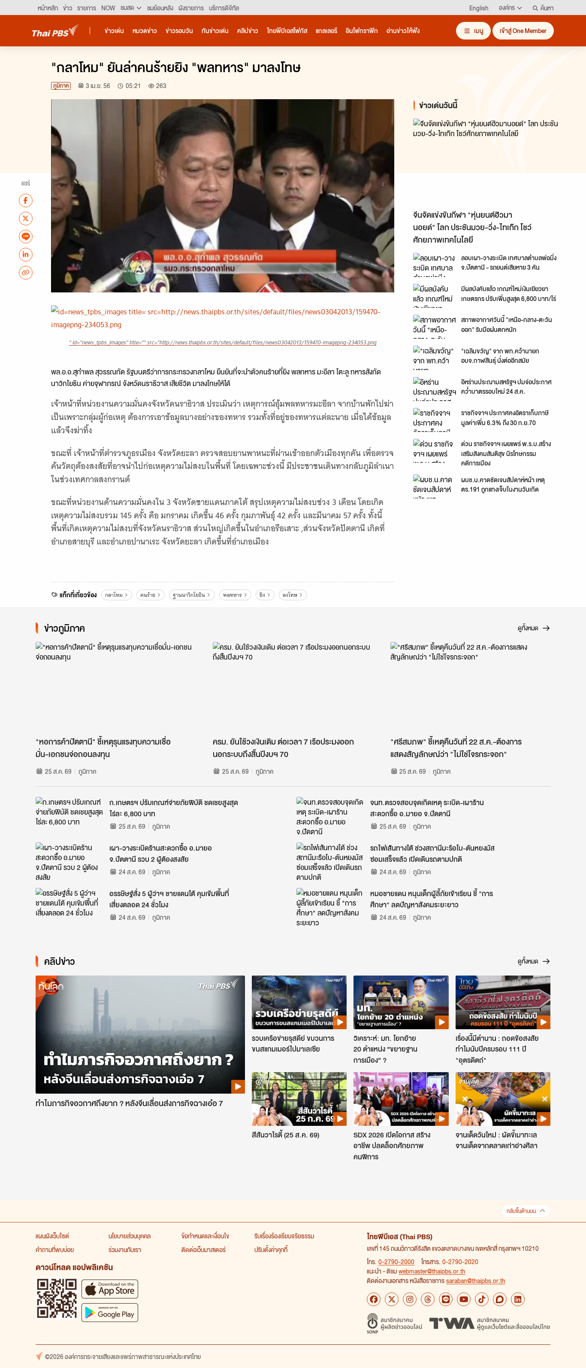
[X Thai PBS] (392, 1299)
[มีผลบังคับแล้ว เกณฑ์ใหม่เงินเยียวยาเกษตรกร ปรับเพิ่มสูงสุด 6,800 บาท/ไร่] (434, 296)
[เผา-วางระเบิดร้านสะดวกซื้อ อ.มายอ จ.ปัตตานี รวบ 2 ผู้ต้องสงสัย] (70, 861)
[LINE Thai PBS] (446, 1299)
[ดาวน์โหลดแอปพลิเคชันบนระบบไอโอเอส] (110, 1289)
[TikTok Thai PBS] (482, 1299)
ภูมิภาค (61, 85)
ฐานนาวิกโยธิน (189, 595)
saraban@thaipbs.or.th (475, 1280)
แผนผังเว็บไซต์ (52, 1235)
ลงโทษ (290, 595)
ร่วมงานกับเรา (125, 1249)
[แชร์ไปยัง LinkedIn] (26, 254)
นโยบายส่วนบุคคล (130, 1235)
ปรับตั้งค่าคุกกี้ (270, 1249)
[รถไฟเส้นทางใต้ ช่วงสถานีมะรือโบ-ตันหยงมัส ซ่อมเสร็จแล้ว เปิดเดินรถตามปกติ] (330, 861)
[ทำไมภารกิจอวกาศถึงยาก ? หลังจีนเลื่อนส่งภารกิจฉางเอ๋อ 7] (140, 1035)
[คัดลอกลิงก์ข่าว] (26, 272)
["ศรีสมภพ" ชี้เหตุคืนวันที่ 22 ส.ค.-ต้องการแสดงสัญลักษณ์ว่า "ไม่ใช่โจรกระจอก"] (470, 687)
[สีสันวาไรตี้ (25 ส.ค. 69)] (299, 1098)
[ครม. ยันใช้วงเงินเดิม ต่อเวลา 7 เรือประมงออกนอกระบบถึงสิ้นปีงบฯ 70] (293, 687)
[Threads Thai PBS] (428, 1299)
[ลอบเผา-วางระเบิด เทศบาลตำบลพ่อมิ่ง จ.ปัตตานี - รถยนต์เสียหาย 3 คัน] (434, 265)
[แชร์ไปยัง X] (26, 218)
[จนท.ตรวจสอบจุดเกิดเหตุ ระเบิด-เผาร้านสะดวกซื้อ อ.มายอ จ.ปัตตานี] (330, 816)
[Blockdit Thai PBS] (500, 1299)
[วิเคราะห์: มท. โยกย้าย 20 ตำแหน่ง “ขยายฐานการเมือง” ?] (400, 1002)
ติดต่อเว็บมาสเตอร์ (203, 1249)
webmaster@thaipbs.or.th (432, 1271)
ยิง (262, 595)
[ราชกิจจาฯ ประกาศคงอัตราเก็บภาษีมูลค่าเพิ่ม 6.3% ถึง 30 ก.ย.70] (434, 420)
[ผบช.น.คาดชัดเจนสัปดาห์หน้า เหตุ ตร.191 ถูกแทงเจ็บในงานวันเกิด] (434, 486)
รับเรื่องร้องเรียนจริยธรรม (284, 1235)
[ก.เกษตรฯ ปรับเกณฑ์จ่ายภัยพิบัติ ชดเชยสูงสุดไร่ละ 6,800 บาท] (70, 816)
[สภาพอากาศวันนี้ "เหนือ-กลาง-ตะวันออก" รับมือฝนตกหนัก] (434, 327)
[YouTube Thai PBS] (464, 1299)
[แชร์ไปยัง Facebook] (26, 200)
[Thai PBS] (55, 30)
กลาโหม (114, 595)
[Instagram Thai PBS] (410, 1299)
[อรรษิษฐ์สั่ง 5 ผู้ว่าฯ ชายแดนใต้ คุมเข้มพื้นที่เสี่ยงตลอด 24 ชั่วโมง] (70, 907)
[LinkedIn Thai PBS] (518, 1299)
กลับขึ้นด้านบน (521, 1211)
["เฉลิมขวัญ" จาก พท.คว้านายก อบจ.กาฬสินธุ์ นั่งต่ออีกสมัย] (434, 358)
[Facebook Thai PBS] (374, 1299)
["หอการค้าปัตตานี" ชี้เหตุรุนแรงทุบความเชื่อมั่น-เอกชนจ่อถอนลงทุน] (116, 687)
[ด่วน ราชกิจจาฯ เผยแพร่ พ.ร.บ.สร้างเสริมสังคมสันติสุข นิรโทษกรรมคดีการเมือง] (434, 451)
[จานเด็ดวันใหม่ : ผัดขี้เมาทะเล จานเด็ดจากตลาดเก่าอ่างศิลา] (503, 1098)
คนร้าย (147, 595)
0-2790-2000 (396, 1261)
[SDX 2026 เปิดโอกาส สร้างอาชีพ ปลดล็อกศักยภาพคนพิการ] (400, 1098)
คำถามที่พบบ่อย (55, 1249)
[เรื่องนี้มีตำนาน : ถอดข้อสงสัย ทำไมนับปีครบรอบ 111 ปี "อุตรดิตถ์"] (503, 1002)
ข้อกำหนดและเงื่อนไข (205, 1235)
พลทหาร (232, 595)
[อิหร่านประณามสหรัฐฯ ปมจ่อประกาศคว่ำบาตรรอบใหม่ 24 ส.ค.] (434, 389)
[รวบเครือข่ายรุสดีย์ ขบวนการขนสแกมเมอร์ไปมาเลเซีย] (299, 1002)
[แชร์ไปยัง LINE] (26, 236)
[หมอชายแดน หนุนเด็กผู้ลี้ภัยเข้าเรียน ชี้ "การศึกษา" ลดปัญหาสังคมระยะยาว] (330, 907)
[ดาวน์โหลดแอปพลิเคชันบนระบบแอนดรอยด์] (110, 1312)
